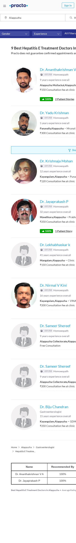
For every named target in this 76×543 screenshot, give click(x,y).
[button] (15, 33)
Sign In (68, 5)
